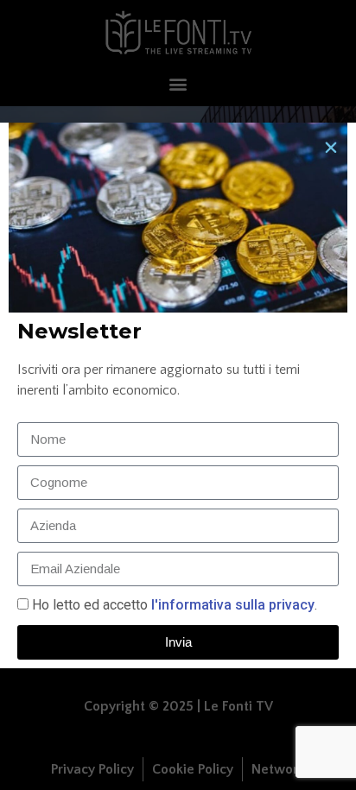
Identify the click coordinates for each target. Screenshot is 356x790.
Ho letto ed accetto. (174, 605)
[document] (178, 395)
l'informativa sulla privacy (231, 605)
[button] (331, 147)
